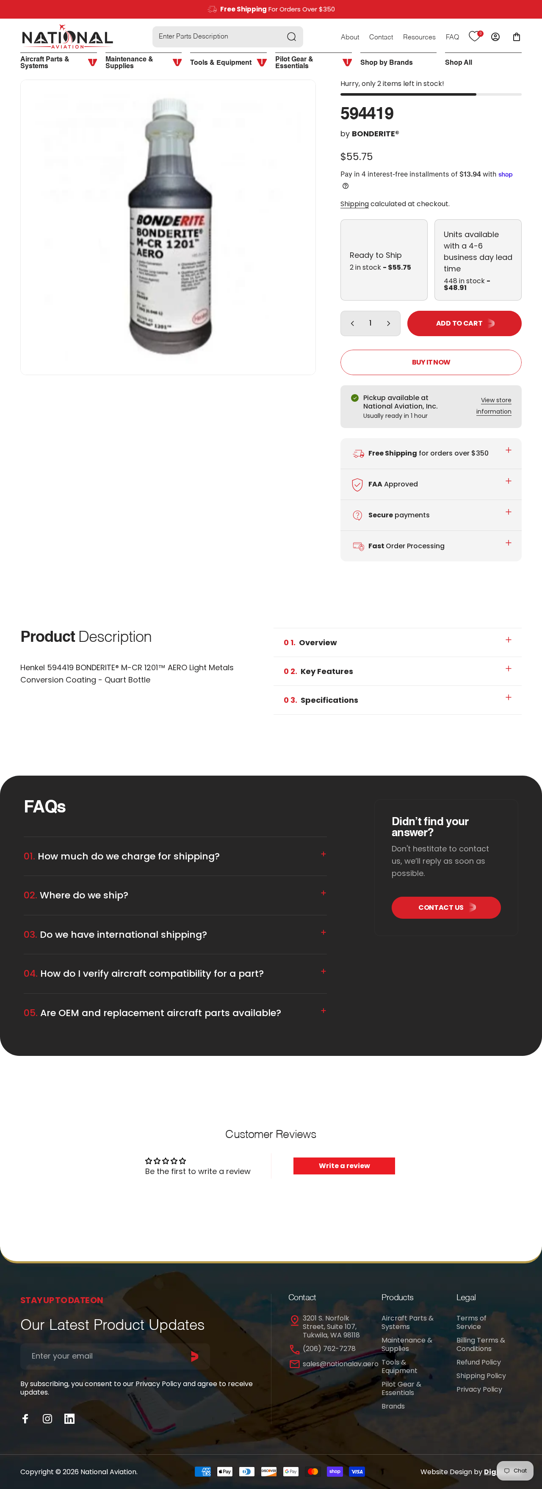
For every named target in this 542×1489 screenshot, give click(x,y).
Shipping (354, 204)
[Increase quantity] (390, 323)
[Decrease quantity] (350, 323)
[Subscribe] (194, 1356)
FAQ (452, 37)
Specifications (321, 700)
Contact (381, 37)
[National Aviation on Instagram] (47, 1419)
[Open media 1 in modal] (168, 227)
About (350, 37)
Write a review (344, 1166)
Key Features (318, 671)
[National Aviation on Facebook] (25, 1419)
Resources (419, 37)
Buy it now (431, 362)
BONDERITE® (375, 133)
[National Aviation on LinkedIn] (69, 1419)
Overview (310, 642)
